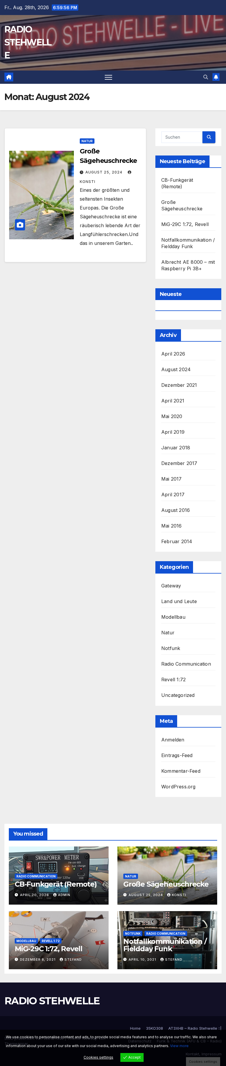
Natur (87, 141)
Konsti (179, 895)
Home (135, 1028)
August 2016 (175, 510)
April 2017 (173, 494)
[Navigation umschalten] (108, 77)
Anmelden (173, 740)
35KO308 (154, 1028)
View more (179, 1046)
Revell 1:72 (173, 679)
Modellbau (173, 617)
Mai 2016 (171, 526)
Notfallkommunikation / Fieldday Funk (165, 945)
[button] (205, 77)
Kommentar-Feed (180, 771)
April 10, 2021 (143, 959)
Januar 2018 (175, 448)
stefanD (73, 959)
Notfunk (170, 648)
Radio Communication (186, 664)
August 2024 (176, 369)
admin (64, 895)
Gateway (171, 586)
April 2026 (173, 354)
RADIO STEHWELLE (27, 42)
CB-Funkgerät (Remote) (56, 884)
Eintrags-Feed (177, 755)
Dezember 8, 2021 (38, 959)
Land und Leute (179, 601)
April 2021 (172, 401)
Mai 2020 (171, 416)
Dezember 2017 (179, 463)
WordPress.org (178, 787)
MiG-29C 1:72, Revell (185, 224)
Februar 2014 (176, 541)
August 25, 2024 (104, 172)
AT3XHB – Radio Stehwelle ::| (195, 1028)
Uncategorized (178, 695)
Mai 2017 (171, 479)
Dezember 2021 (179, 385)
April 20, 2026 (35, 895)
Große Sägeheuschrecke (166, 884)
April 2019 (173, 432)
